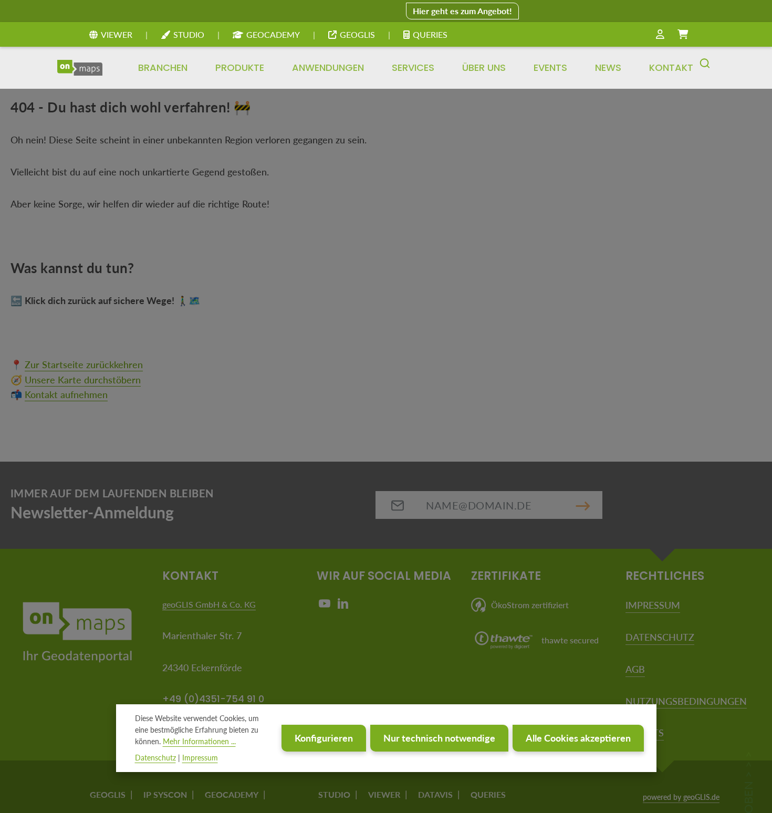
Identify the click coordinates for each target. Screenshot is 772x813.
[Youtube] (326, 605)
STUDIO (188, 34)
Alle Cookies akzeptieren (578, 738)
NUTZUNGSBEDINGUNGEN (686, 701)
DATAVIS (435, 794)
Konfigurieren (324, 738)
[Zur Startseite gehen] (80, 67)
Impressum (200, 757)
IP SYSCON (165, 794)
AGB (635, 669)
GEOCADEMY (273, 34)
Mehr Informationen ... (199, 741)
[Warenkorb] (683, 34)
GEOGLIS (357, 34)
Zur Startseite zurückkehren (84, 364)
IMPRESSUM (652, 605)
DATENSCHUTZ (659, 637)
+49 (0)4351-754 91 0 (213, 698)
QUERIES (430, 34)
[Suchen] (704, 67)
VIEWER (116, 34)
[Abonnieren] (583, 505)
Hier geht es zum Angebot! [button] (462, 11)
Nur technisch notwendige (439, 738)
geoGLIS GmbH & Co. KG (209, 604)
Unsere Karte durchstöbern (83, 379)
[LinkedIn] (343, 605)
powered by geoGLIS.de (681, 797)
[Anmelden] (660, 34)
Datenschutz (155, 757)
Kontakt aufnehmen (66, 394)
